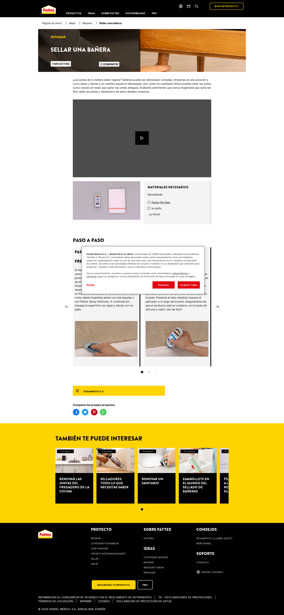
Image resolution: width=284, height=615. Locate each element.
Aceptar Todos (188, 285)
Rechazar (163, 285)
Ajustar (90, 284)
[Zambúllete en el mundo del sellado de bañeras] (198, 476)
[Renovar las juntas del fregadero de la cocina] (74, 476)
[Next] (217, 306)
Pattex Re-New (161, 202)
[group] (142, 312)
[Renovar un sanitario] (157, 476)
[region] (143, 270)
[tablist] (142, 372)
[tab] (142, 372)
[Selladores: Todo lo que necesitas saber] (115, 476)
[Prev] (67, 306)
